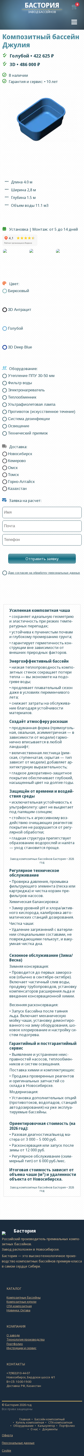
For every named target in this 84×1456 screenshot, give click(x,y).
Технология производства (26, 1339)
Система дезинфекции (29, 419)
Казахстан (17, 488)
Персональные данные (18, 1443)
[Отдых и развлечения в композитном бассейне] (68, 258)
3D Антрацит (19, 309)
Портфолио (15, 1344)
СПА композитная (19, 1306)
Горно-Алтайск (21, 481)
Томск (13, 475)
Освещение (18, 426)
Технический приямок (28, 433)
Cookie (6, 1450)
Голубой (15, 328)
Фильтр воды (20, 383)
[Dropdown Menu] (74, 22)
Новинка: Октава (18, 1310)
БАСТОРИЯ (42, 5)
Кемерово (17, 461)
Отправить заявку (42, 558)
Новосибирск (20, 454)
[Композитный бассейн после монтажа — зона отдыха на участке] (15, 258)
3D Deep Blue (20, 347)
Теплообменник (22, 397)
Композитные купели (21, 1302)
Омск (13, 468)
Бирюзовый (18, 291)
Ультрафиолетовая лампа (31, 404)
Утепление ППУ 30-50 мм (31, 376)
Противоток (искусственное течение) (41, 412)
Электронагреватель (26, 390)
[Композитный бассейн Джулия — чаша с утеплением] (41, 258)
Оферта (7, 1435)
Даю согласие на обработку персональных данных (44, 573)
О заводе (13, 1335)
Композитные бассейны (24, 1297)
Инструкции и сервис (21, 1348)
